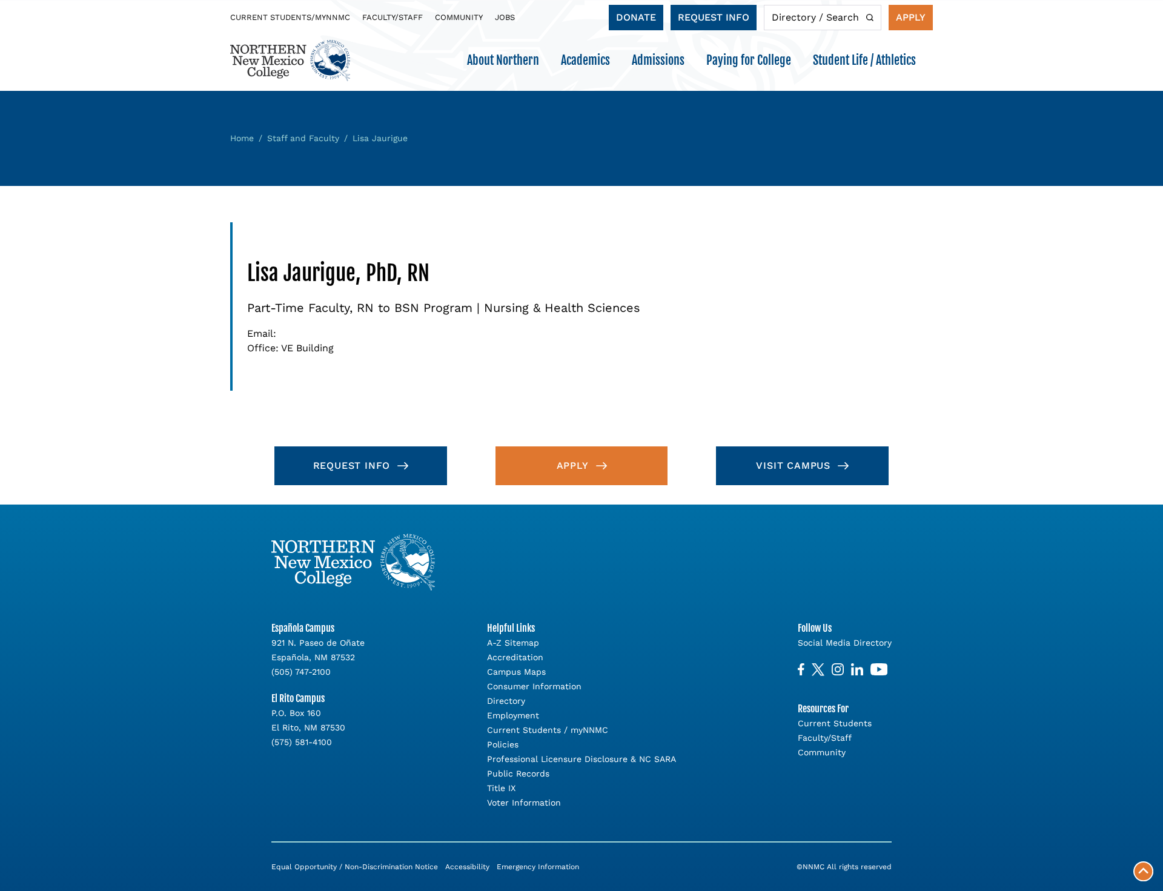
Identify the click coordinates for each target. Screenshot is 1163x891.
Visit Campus (793, 465)
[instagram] (838, 669)
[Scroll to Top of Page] (1143, 871)
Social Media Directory (845, 643)
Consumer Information (534, 686)
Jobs (505, 17)
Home (242, 138)
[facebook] (801, 669)
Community (459, 17)
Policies (503, 744)
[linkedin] (857, 669)
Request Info (713, 17)
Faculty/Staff (392, 17)
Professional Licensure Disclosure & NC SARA (581, 759)
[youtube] (878, 669)
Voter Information (524, 802)
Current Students (835, 723)
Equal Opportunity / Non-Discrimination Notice (354, 867)
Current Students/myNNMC (290, 17)
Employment (513, 715)
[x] (818, 669)
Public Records (518, 773)
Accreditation (515, 657)
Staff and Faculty (303, 138)
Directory (506, 701)
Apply (911, 17)
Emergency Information (538, 867)
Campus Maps (516, 672)
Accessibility (467, 867)
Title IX (501, 788)
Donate (636, 17)
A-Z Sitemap (513, 643)
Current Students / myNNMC (547, 730)
